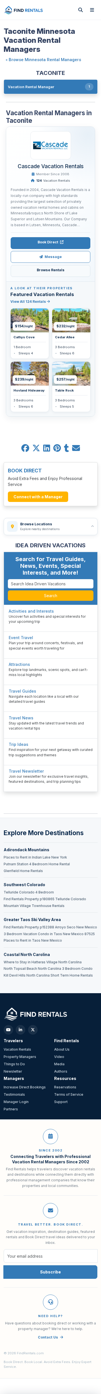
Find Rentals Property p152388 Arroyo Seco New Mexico (50, 927)
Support (61, 1102)
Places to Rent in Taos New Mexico (33, 940)
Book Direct (48, 242)
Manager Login (16, 1102)
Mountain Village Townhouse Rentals (34, 906)
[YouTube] (8, 1030)
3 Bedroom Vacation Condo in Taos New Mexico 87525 (49, 934)
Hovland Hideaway (29, 390)
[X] (33, 1030)
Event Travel (21, 637)
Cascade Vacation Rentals (51, 166)
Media (59, 1064)
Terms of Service (68, 1094)
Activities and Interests (31, 611)
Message (53, 257)
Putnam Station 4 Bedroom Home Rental (37, 864)
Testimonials (14, 1094)
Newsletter (13, 1071)
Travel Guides (22, 691)
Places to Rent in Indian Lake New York (35, 857)
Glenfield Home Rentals (23, 871)
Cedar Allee (65, 337)
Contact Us (48, 1337)
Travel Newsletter (26, 771)
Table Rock (64, 390)
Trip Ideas (18, 744)
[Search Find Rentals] (80, 10)
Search (50, 595)
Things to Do (14, 1064)
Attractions (19, 664)
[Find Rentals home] (23, 9)
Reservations (65, 1087)
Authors (60, 1071)
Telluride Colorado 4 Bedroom (29, 892)
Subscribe (50, 1272)
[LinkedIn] (20, 1030)
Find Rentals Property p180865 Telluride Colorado (45, 899)
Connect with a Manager (38, 496)
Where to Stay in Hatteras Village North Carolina (43, 962)
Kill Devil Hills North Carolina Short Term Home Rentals (48, 975)
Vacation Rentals (53, 181)
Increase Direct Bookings (25, 1087)
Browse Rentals (51, 270)
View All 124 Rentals (28, 301)
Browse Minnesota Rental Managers (45, 59)
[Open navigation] (92, 10)
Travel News (21, 717)
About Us (62, 1049)
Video (59, 1057)
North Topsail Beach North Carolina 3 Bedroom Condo (48, 969)
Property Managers (20, 1057)
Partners (11, 1109)
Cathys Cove (24, 337)
